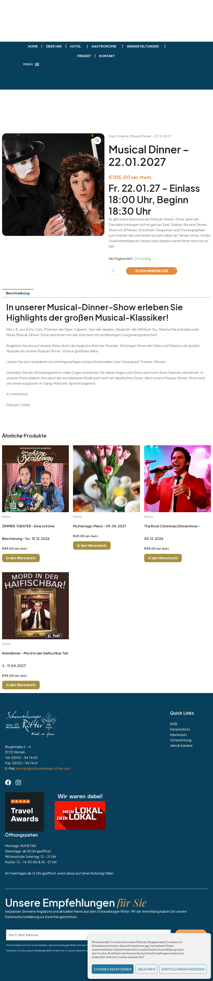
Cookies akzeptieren (112, 969)
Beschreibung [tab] (18, 293)
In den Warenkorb (151, 271)
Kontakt (107, 56)
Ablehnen (146, 969)
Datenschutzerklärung (162, 949)
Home (33, 46)
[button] (31, 64)
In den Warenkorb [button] (21, 558)
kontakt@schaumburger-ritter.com (43, 768)
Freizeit (84, 56)
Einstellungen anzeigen (183, 969)
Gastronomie (104, 46)
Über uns (54, 46)
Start (112, 136)
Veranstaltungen (143, 46)
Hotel (75, 46)
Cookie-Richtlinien (109, 953)
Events (123, 136)
